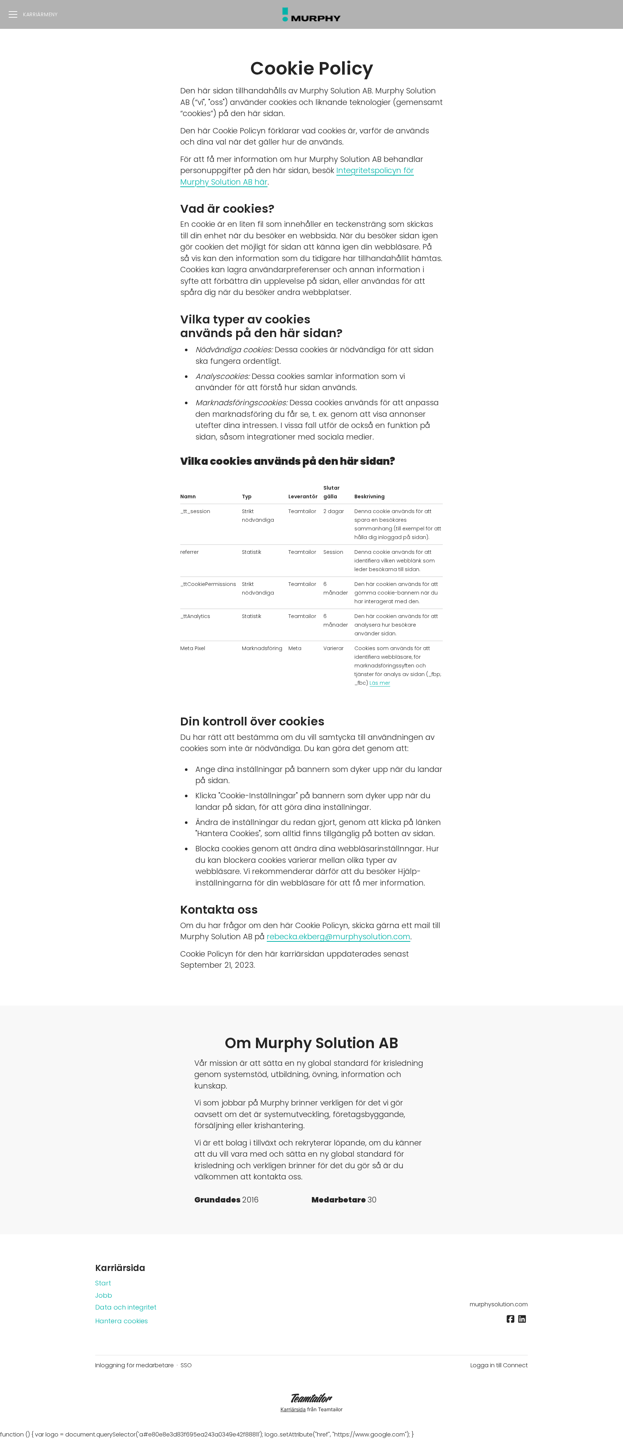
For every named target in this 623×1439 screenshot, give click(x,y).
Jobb (103, 1295)
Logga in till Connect (499, 1365)
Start (103, 1283)
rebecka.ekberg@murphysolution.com (338, 936)
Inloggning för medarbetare (134, 1365)
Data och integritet (125, 1307)
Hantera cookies (121, 1320)
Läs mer (380, 683)
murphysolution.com (499, 1304)
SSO (186, 1365)
